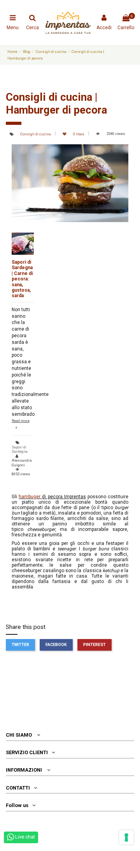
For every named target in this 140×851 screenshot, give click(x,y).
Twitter (20, 644)
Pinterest (94, 644)
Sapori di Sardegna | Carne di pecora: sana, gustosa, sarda (22, 278)
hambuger (29, 496)
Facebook (56, 644)
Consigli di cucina (36, 134)
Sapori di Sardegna (20, 449)
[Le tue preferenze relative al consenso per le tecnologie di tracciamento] (126, 837)
